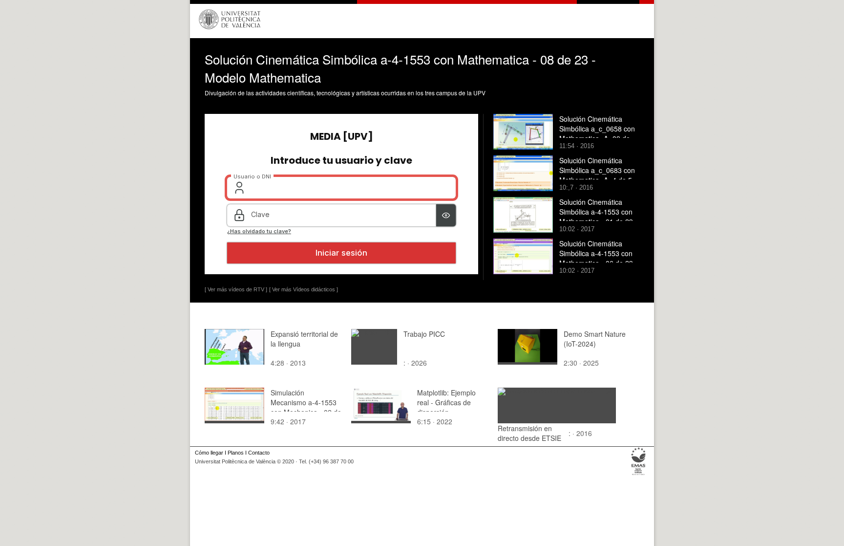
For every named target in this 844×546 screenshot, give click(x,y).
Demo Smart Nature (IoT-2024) (595, 339)
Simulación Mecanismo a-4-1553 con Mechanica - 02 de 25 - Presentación (306, 407)
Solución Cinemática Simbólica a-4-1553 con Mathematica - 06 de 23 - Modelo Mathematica (598, 258)
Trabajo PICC (424, 334)
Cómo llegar (209, 453)
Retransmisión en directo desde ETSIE (529, 433)
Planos (236, 453)
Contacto (259, 453)
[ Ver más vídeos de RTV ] (236, 289)
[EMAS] (639, 475)
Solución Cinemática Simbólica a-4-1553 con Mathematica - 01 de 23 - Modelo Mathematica (598, 216)
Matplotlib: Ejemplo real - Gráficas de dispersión (446, 402)
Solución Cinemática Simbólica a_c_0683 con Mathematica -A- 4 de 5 (597, 170)
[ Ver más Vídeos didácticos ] (303, 289)
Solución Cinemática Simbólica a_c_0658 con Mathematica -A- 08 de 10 (597, 133)
